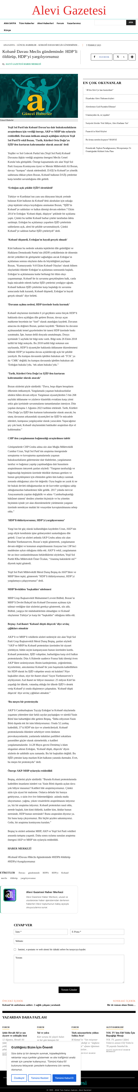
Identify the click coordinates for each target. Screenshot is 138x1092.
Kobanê (65, 873)
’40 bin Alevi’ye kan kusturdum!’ (99, 90)
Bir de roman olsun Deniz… (121, 1005)
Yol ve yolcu (43, 1033)
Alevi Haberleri (114, 1027)
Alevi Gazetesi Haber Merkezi (23, 64)
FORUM (5, 1027)
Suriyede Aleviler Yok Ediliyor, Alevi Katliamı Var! (107, 123)
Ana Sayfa (9, 45)
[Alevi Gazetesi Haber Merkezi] (12, 895)
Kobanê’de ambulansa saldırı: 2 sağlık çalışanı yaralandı (31, 1005)
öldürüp (14, 878)
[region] (44, 1063)
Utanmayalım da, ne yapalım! (98, 115)
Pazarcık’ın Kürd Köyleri (96, 131)
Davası (22, 873)
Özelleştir (19, 1078)
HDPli (46, 873)
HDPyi (55, 873)
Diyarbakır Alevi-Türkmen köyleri (100, 98)
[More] (132, 57)
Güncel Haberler (26, 45)
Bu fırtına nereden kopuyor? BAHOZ (101, 140)
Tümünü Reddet (39, 1078)
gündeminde (34, 873)
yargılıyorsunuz (28, 878)
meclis (4, 878)
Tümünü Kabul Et (64, 1078)
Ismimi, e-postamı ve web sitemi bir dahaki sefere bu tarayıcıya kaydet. (52, 949)
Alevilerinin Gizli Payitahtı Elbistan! (101, 107)
